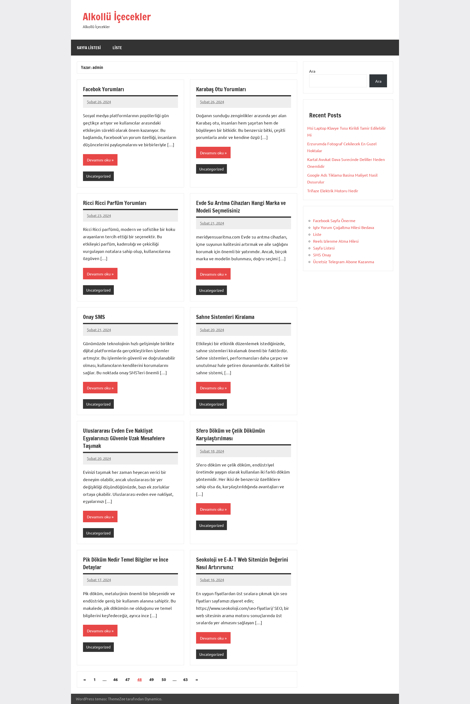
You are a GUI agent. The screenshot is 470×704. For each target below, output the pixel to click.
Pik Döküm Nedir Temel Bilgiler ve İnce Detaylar (125, 563)
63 (185, 679)
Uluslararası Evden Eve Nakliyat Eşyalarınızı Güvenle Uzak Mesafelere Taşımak (124, 438)
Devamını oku (99, 159)
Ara (312, 70)
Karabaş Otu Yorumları (221, 89)
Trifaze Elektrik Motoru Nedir (332, 190)
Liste (117, 47)
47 (127, 679)
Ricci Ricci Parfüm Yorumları (114, 203)
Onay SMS (94, 317)
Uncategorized (98, 176)
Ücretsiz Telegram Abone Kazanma (343, 261)
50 (164, 679)
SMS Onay (322, 254)
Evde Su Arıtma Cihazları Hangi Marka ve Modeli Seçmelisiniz (241, 206)
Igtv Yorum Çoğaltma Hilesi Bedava (343, 227)
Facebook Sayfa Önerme (334, 220)
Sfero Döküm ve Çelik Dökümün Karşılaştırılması (230, 434)
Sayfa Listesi (89, 47)
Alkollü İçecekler (117, 16)
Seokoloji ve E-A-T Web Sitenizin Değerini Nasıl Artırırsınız (242, 563)
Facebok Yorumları (103, 89)
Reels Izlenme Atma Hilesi (336, 240)
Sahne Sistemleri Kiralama (225, 317)
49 (151, 679)
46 (115, 679)
